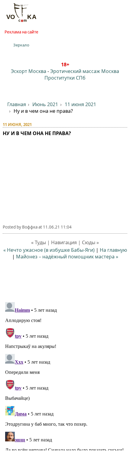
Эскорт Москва (28, 71)
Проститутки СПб (65, 77)
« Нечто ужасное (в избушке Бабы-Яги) (49, 250)
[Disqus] (65, 375)
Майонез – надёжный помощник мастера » (67, 256)
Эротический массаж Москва (84, 71)
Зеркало (21, 45)
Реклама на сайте (21, 32)
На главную (113, 250)
